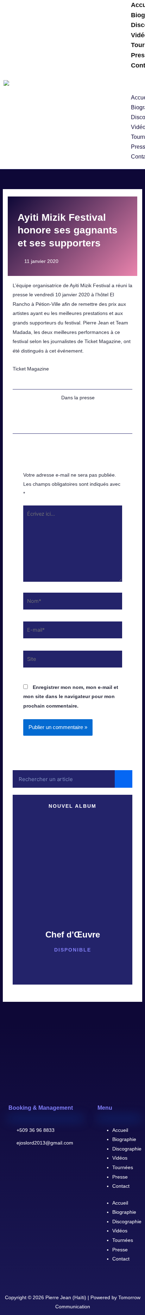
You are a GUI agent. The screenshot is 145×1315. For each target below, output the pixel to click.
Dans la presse (78, 397)
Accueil (120, 1130)
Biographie (124, 1139)
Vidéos (119, 1158)
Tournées (122, 1167)
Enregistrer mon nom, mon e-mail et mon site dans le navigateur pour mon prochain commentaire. (70, 696)
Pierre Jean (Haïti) (65, 1297)
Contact (121, 1186)
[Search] (123, 779)
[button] (130, 82)
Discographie (126, 1149)
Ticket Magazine (31, 369)
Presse (120, 1177)
